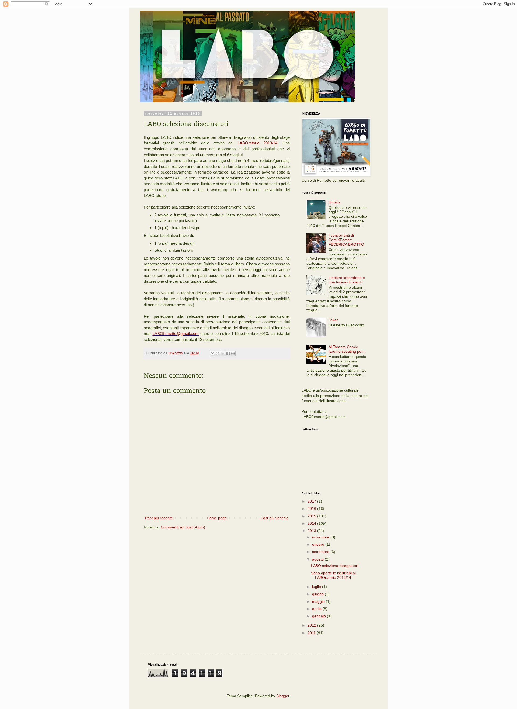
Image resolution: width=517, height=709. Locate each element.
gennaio (319, 616)
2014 (312, 523)
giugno (318, 594)
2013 (312, 530)
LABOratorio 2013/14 (257, 143)
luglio (317, 587)
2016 (312, 508)
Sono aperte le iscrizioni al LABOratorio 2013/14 (333, 575)
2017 (312, 501)
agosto (318, 559)
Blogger (282, 696)
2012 (312, 625)
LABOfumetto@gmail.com (175, 333)
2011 (312, 633)
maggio (319, 601)
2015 (312, 516)
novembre (321, 537)
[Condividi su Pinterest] (233, 353)
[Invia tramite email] (212, 353)
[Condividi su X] (222, 353)
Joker (333, 320)
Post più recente (159, 518)
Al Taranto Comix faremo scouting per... (347, 349)
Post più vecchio (274, 518)
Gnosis (334, 202)
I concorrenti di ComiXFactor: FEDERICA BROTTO (346, 240)
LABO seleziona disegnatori (334, 565)
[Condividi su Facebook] (227, 353)
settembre (321, 551)
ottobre (318, 544)
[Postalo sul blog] (217, 353)
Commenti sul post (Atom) (183, 527)
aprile (317, 609)
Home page (217, 518)
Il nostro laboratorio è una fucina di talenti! (347, 279)
